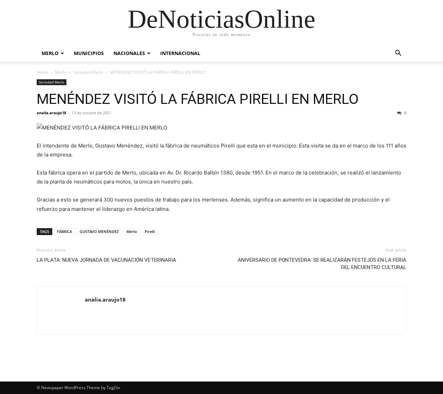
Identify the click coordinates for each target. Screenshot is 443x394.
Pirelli (150, 231)
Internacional (180, 53)
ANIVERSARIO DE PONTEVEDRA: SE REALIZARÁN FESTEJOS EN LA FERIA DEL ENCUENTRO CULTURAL (322, 263)
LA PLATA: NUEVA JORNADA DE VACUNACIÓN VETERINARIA (106, 260)
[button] (398, 54)
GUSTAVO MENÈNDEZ (99, 231)
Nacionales (129, 53)
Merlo (50, 53)
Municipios (89, 53)
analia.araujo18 (51, 112)
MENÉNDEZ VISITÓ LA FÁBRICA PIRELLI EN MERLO (198, 99)
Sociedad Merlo (88, 72)
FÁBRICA (64, 231)
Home (42, 72)
